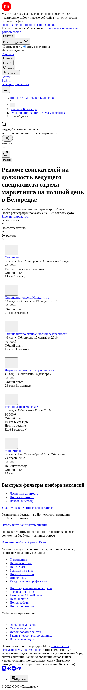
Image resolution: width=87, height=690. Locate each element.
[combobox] (20, 129)
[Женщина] (11, 290)
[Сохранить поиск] (6, 154)
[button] (6, 77)
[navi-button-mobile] (6, 89)
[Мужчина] (11, 250)
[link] (8, 67)
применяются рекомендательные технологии (35, 647)
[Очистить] (7, 138)
